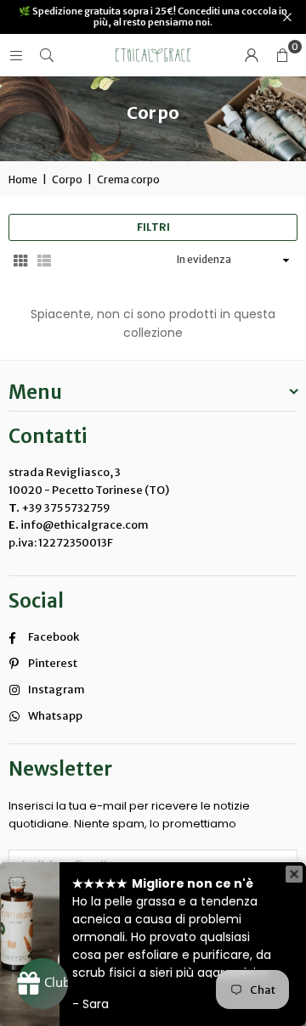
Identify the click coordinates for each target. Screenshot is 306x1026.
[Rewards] (42, 983)
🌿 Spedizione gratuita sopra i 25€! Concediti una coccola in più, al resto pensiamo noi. (153, 17)
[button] (282, 55)
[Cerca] (46, 55)
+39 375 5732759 (65, 508)
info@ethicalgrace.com (84, 525)
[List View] (44, 259)
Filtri (153, 227)
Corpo (67, 179)
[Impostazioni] (251, 55)
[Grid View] (20, 259)
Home (22, 179)
